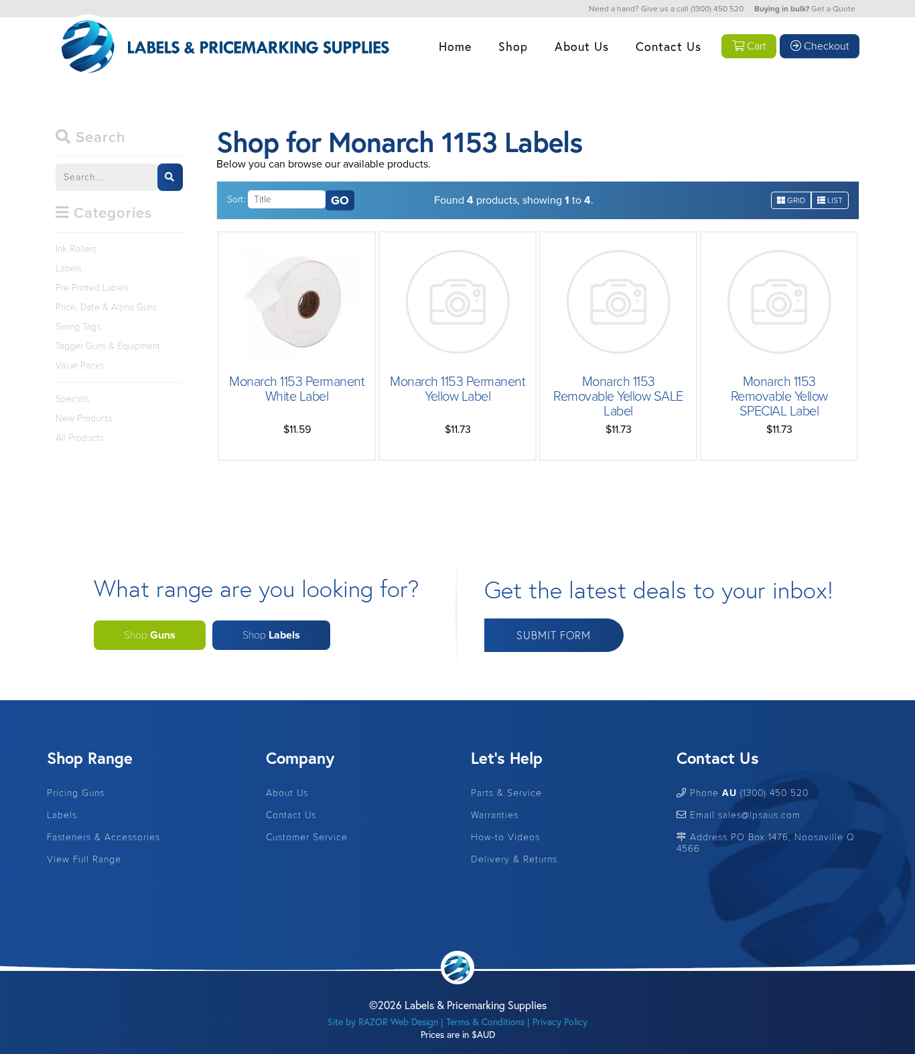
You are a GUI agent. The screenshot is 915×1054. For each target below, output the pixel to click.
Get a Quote (833, 8)
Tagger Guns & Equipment (513, 208)
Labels (513, 131)
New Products (84, 418)
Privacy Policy (582, 75)
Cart (755, 46)
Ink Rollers (513, 75)
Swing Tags (78, 326)
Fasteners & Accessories (103, 837)
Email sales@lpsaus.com (743, 815)
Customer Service (582, 103)
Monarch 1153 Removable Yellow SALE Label (618, 396)
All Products (79, 438)
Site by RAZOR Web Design (383, 1021)
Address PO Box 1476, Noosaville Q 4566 (766, 843)
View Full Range (84, 859)
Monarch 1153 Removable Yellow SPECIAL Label (779, 396)
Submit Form (553, 635)
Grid (795, 200)
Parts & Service (506, 793)
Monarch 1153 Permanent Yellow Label (457, 389)
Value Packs (80, 365)
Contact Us (668, 46)
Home (455, 46)
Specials (72, 399)
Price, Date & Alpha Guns (513, 166)
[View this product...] (296, 249)
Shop (513, 46)
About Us (582, 46)
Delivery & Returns (514, 859)
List (834, 200)
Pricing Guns (75, 793)
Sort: (236, 199)
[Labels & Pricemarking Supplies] (223, 9)
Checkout (825, 46)
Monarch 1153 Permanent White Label (296, 389)
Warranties (494, 815)
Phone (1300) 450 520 (747, 793)
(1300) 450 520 (717, 8)
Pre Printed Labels (513, 103)
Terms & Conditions (485, 1021)
